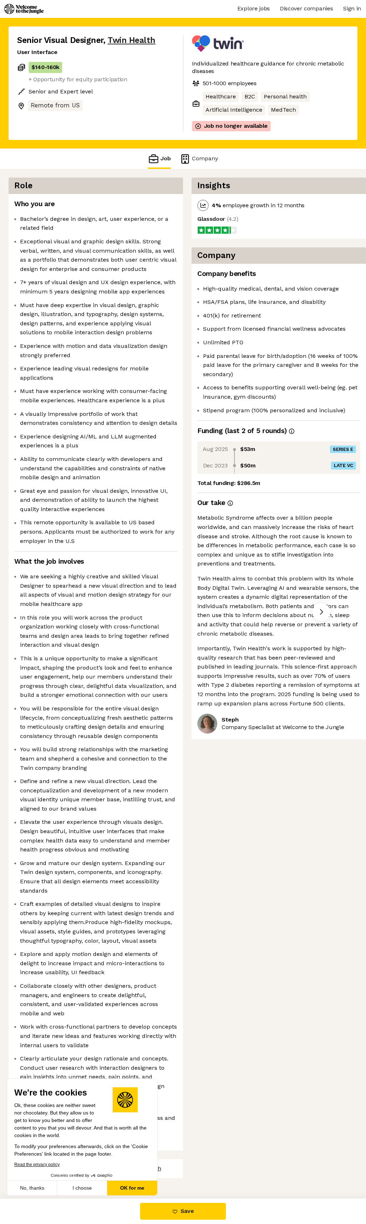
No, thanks (32, 1188)
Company (205, 158)
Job (165, 158)
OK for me (132, 1188)
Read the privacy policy (37, 1164)
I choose (82, 1188)
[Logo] (24, 9)
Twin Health (131, 40)
